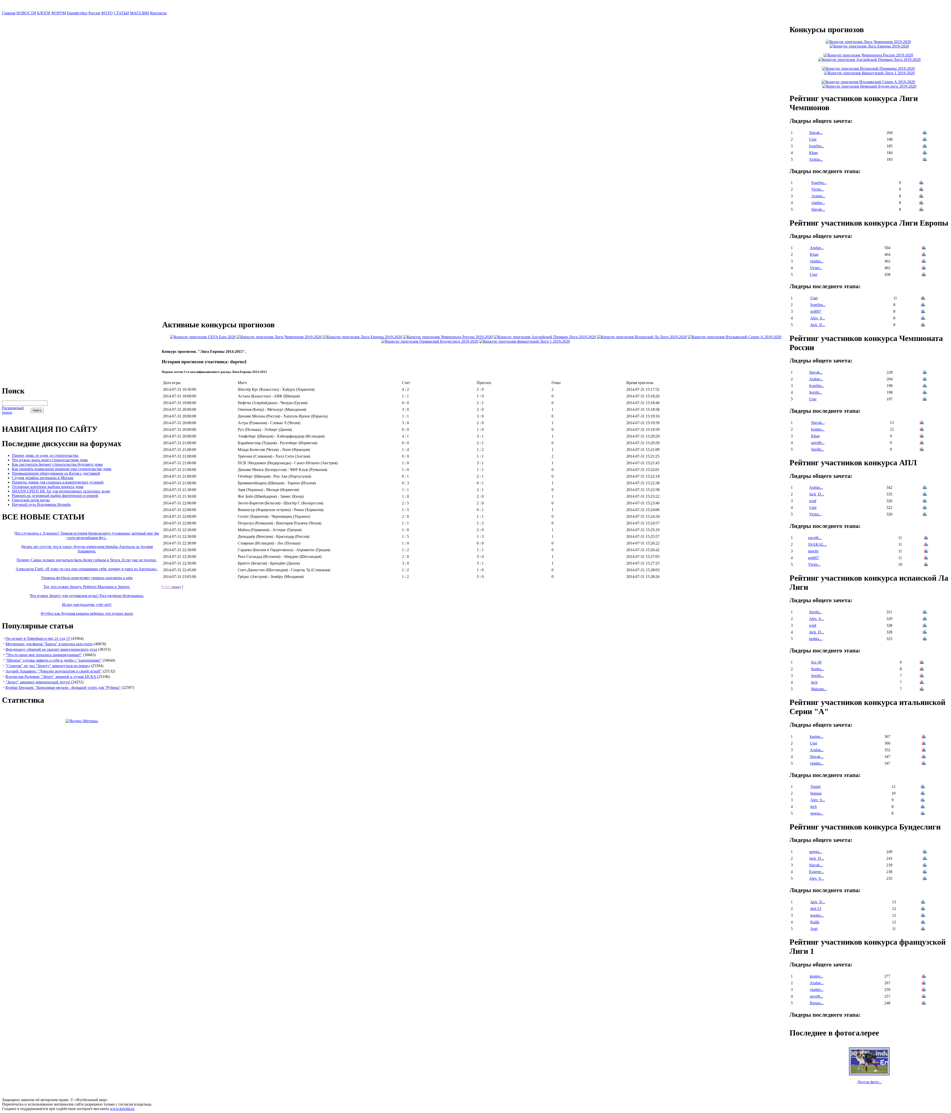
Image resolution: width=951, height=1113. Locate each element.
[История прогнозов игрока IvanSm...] (925, 146)
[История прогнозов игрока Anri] (923, 929)
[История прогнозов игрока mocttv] (926, 551)
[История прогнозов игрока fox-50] (922, 663)
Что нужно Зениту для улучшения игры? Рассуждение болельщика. (87, 596)
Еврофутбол (77, 13)
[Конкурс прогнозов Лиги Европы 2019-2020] (362, 337)
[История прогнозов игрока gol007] (923, 312)
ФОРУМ (58, 13)
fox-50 (816, 662)
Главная (8, 13)
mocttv (813, 551)
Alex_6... (817, 318)
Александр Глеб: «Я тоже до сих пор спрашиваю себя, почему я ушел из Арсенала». (87, 569)
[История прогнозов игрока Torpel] (923, 787)
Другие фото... (869, 1082)
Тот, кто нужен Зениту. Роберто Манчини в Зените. (86, 587)
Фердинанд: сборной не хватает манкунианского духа (51, 649)
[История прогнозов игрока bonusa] (923, 794)
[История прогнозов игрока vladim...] (921, 203)
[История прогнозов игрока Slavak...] (925, 133)
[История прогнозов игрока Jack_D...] (923, 325)
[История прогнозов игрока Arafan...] (925, 160)
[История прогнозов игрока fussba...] (922, 669)
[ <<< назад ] (172, 587)
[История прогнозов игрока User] (925, 140)
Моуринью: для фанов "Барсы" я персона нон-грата (49, 644)
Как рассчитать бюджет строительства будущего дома (57, 464)
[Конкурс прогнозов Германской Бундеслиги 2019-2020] (429, 341)
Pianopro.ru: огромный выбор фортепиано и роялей (55, 495)
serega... (816, 813)
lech (814, 682)
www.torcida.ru (122, 1109)
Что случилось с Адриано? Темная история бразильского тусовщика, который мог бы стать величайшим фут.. (86, 535)
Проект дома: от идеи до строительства (45, 455)
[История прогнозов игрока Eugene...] (925, 872)
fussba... (817, 669)
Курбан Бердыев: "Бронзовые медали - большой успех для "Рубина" (63, 687)
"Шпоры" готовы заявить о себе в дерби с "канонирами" (53, 660)
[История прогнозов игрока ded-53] (923, 909)
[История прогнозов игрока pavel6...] (922, 443)
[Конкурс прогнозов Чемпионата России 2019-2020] (448, 337)
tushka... (815, 639)
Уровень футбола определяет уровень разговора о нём (86, 578)
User (813, 139)
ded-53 (815, 908)
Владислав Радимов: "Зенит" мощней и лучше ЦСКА (51, 676)
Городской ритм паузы (31, 500)
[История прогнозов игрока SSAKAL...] (926, 545)
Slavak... (816, 132)
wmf (812, 501)
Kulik (814, 922)
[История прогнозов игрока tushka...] (925, 639)
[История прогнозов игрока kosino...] (922, 430)
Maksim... (819, 689)
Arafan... (816, 159)
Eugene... (816, 872)
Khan (813, 153)
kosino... (817, 429)
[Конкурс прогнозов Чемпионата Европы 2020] (203, 337)
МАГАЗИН (139, 13)
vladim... (818, 203)
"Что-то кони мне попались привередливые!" (43, 655)
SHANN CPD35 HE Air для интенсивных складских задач (61, 491)
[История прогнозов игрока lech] (922, 683)
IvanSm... (816, 146)
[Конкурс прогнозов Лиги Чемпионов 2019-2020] (279, 337)
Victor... (817, 189)
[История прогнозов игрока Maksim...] (922, 689)
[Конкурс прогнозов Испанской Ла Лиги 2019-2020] (642, 337)
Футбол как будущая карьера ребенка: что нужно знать (87, 613)
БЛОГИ (43, 13)
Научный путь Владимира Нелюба (41, 504)
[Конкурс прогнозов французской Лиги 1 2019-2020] (524, 341)
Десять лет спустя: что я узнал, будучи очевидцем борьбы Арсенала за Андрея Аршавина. (87, 548)
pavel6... (817, 442)
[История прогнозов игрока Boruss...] (924, 1003)
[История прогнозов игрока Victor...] (921, 190)
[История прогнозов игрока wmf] (925, 501)
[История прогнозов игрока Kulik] (923, 922)
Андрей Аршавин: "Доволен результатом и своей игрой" (53, 671)
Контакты (158, 13)
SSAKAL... (817, 544)
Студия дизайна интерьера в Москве (43, 478)
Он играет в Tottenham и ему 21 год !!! (37, 638)
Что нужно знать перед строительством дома (50, 460)
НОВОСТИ (26, 13)
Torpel (815, 786)
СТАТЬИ (121, 13)
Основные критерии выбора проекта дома (47, 487)
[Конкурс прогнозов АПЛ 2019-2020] (545, 337)
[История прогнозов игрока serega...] (923, 814)
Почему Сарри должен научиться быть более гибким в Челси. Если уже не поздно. (87, 560)
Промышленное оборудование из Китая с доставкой (56, 473)
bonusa (815, 793)
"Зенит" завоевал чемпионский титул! (38, 682)
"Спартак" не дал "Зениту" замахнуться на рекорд (47, 666)
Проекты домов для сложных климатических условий (58, 482)
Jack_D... (817, 325)
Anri (814, 929)
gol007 (815, 311)
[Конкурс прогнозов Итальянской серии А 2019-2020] (734, 337)
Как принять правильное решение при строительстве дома (61, 469)
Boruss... (817, 1003)
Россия (94, 13)
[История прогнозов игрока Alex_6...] (923, 318)
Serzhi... (815, 392)
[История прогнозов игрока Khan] (925, 153)
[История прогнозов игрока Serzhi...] (925, 393)
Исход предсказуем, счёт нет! (86, 604)
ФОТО (107, 13)
